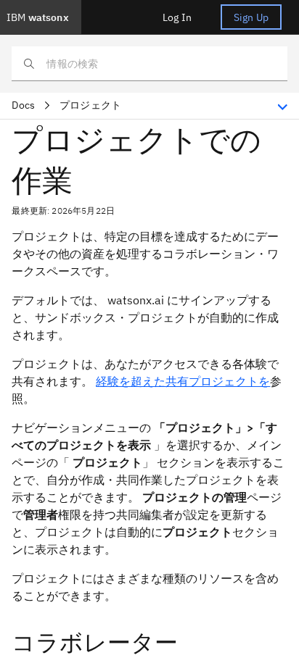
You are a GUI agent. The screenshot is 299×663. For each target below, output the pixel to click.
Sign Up (251, 17)
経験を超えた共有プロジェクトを (183, 381)
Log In (177, 17)
